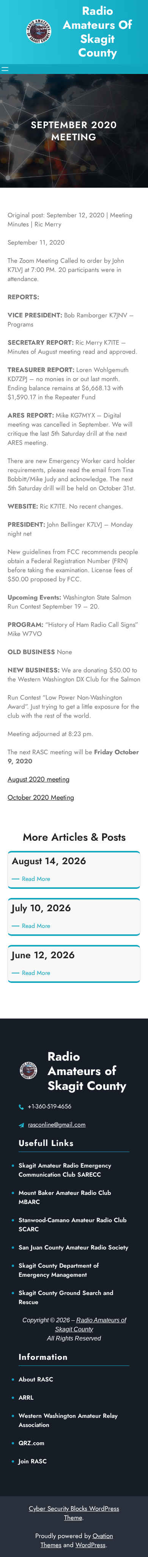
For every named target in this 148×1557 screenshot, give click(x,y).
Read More (37, 879)
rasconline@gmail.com (56, 1124)
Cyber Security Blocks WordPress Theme (74, 1513)
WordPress (90, 1544)
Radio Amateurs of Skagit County (86, 1071)
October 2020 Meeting (41, 797)
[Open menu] (5, 69)
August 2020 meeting (38, 779)
